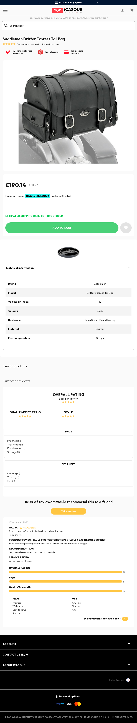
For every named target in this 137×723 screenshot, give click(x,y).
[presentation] (39, 2)
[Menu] (5, 10)
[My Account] (122, 10)
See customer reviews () (28, 44)
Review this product (51, 44)
